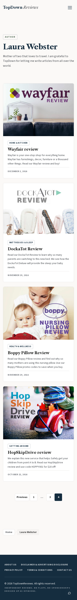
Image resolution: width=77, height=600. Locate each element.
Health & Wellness (20, 346)
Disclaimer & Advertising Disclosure (44, 564)
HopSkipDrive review (29, 452)
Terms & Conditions (40, 570)
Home (8, 532)
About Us (10, 564)
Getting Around (19, 446)
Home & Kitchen (18, 143)
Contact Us (64, 570)
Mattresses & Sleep (21, 242)
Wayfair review (23, 149)
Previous (22, 497)
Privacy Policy (13, 570)
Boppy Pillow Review (29, 353)
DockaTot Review (25, 249)
